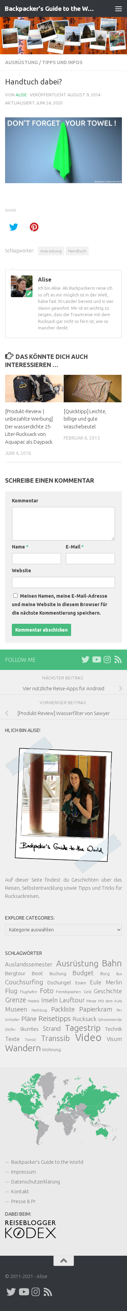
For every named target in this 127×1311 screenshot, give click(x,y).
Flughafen (28, 992)
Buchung (57, 973)
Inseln (49, 1000)
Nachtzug (39, 1010)
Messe (91, 1001)
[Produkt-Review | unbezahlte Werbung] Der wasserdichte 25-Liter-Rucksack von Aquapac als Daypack (29, 426)
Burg (105, 973)
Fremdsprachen (68, 992)
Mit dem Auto (110, 1001)
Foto (47, 991)
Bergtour (15, 973)
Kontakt (20, 1191)
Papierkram (95, 1009)
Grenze (15, 1000)
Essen (80, 982)
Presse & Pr (23, 1201)
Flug (11, 991)
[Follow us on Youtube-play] (96, 659)
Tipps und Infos (62, 62)
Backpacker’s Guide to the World (47, 1162)
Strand (52, 1028)
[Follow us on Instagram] (107, 659)
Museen (16, 1009)
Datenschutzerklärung (35, 1181)
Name (20, 547)
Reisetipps (55, 1018)
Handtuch (77, 251)
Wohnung (51, 1049)
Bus (119, 974)
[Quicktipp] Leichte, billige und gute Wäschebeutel (85, 418)
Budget (83, 973)
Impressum (23, 1172)
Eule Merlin (106, 982)
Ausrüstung (21, 62)
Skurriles (29, 1029)
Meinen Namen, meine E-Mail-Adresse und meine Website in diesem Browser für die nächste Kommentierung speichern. (59, 604)
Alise (21, 94)
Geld (87, 992)
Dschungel (59, 982)
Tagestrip (83, 1028)
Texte (12, 1039)
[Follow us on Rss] (118, 659)
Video (88, 1037)
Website (21, 570)
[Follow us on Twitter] (85, 659)
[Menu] (118, 8)
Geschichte (108, 991)
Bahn (112, 963)
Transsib (55, 1038)
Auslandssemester (28, 964)
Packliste (63, 1009)
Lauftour (72, 1000)
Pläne (29, 1018)
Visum (114, 1039)
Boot (37, 973)
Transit (30, 1040)
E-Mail (75, 547)
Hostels (33, 1001)
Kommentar (25, 500)
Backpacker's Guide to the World (50, 8)
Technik (113, 1029)
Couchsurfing (24, 982)
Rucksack (84, 1019)
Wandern (23, 1048)
